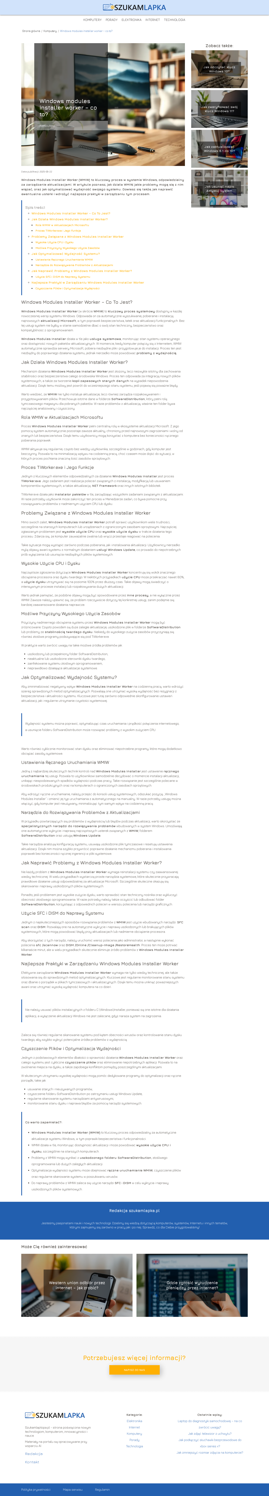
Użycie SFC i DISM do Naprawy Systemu (62, 276)
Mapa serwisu (73, 1489)
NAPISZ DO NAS (134, 1369)
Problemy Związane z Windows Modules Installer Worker (78, 236)
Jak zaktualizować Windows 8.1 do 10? (219, 149)
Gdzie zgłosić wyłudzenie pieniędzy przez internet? (192, 1285)
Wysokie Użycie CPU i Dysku (54, 242)
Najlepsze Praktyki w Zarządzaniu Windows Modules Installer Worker (88, 282)
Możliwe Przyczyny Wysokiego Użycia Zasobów (67, 247)
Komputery (92, 19)
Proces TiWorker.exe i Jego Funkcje (58, 230)
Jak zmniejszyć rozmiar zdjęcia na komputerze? (210, 1452)
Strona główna (31, 31)
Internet (153, 19)
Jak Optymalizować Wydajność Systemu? (66, 253)
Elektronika (132, 19)
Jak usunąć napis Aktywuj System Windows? (219, 189)
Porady (112, 19)
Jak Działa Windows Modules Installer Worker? (70, 219)
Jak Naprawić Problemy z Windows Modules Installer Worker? (82, 271)
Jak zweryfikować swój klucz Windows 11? (219, 109)
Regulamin (102, 1489)
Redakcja (34, 1453)
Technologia (175, 19)
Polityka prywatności (35, 1489)
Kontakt (32, 1462)
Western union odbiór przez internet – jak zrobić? (77, 1285)
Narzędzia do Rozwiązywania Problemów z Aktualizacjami (74, 265)
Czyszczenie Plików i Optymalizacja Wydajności (67, 288)
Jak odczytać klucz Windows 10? (219, 69)
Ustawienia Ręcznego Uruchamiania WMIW (64, 259)
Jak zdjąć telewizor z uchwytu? (210, 1433)
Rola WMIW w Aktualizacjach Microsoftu (62, 225)
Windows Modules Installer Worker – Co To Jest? (71, 213)
